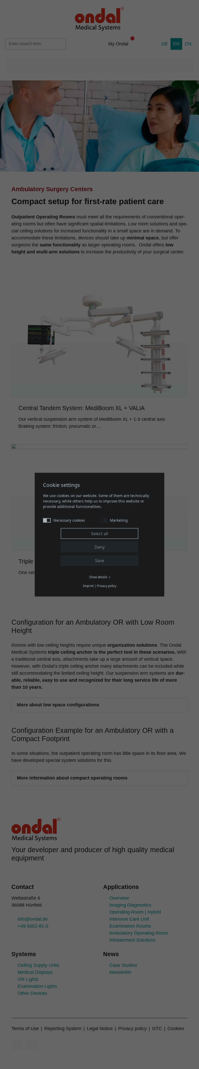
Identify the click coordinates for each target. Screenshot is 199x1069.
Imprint (88, 585)
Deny (100, 547)
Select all (99, 533)
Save (99, 560)
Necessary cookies (69, 520)
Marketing (119, 520)
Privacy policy (106, 585)
